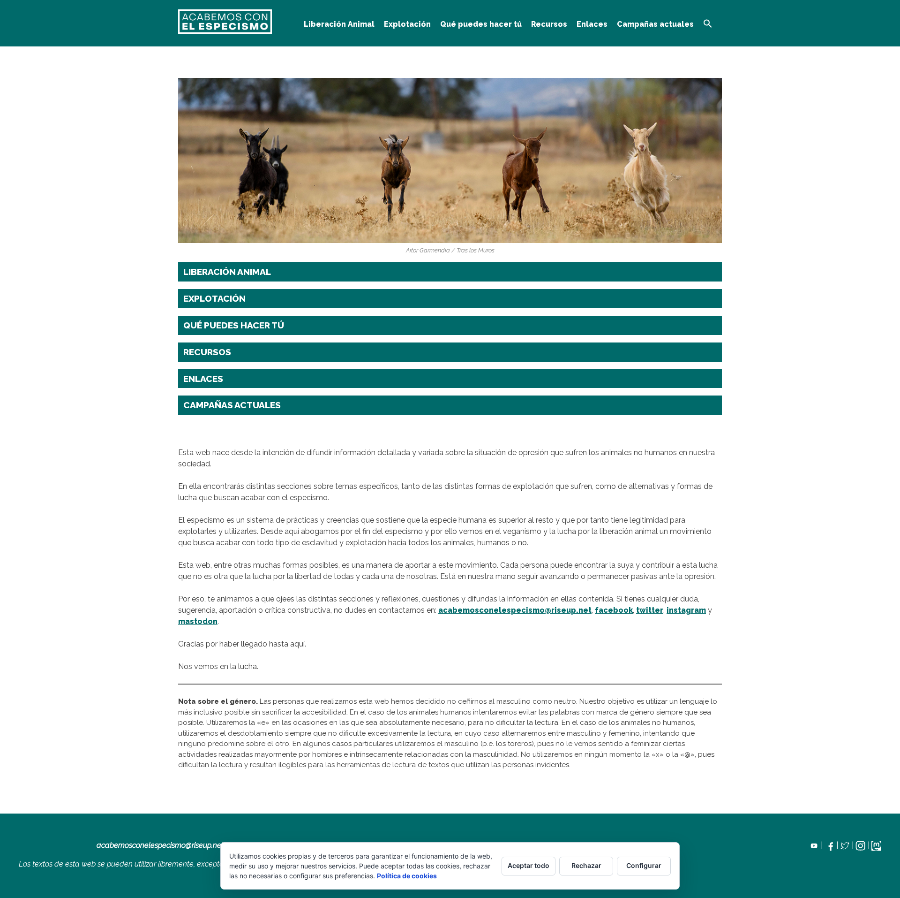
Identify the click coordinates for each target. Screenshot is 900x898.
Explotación (407, 24)
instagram (686, 610)
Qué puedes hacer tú (481, 24)
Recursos (549, 24)
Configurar (643, 865)
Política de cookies (407, 876)
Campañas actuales (655, 24)
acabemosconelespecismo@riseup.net (515, 610)
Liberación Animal (339, 24)
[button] (707, 24)
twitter (649, 610)
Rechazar (586, 865)
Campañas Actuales (232, 405)
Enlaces (592, 24)
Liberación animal (227, 271)
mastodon (198, 621)
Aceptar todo (528, 865)
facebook (614, 610)
